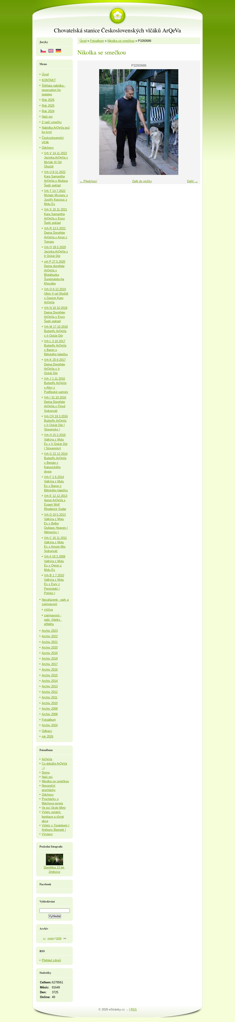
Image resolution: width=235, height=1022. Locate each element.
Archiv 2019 (50, 653)
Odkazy (47, 731)
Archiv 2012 (50, 692)
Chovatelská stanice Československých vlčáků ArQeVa (117, 30)
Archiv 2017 (50, 664)
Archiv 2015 (50, 675)
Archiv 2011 (49, 697)
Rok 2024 (48, 111)
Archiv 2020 (50, 647)
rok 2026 (47, 736)
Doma (46, 772)
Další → (192, 181)
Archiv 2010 (50, 703)
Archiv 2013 (50, 686)
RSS (134, 1009)
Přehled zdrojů (51, 960)
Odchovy (48, 147)
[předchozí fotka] (85, 122)
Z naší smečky (52, 122)
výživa (48, 609)
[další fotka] (192, 122)
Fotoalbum (97, 41)
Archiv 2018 (50, 658)
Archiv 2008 (50, 714)
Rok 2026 (48, 100)
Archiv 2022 (50, 636)
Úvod (83, 41)
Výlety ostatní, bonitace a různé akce (53, 816)
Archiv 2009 (50, 708)
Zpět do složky (142, 181)
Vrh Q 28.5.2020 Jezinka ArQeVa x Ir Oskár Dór (56, 251)
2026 (59, 938)
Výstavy (47, 834)
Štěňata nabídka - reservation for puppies (53, 90)
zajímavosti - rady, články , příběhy (53, 620)
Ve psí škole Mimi (54, 807)
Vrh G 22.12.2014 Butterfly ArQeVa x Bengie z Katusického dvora (55, 462)
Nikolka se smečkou (120, 41)
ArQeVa (47, 759)
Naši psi (47, 116)
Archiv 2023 (50, 630)
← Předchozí (88, 181)
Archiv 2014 (50, 681)
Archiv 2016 (50, 669)
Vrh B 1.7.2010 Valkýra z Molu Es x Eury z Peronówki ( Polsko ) (54, 584)
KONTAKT (49, 80)
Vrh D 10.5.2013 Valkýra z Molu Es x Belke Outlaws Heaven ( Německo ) (56, 523)
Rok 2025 (48, 105)
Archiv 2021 (50, 642)
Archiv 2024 (50, 725)
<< (44, 938)
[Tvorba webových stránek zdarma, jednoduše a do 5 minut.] (127, 1010)
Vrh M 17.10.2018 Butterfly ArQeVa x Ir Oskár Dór (56, 331)
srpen (51, 938)
